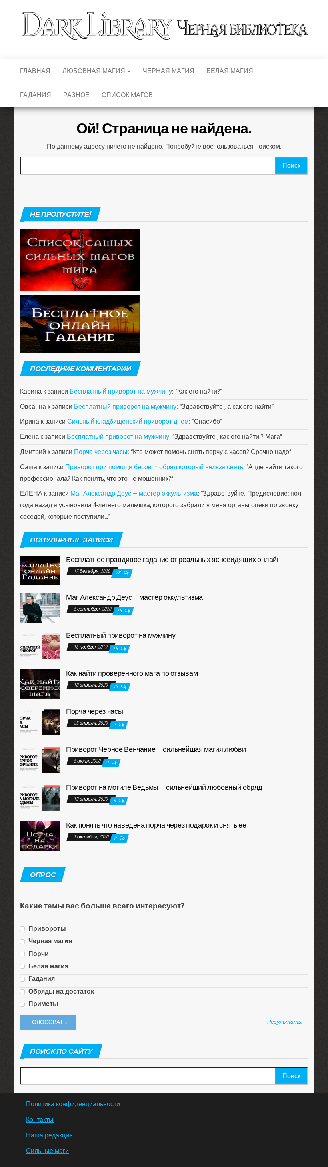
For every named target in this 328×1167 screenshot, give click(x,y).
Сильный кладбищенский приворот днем (128, 421)
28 (119, 573)
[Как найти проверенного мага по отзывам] (40, 683)
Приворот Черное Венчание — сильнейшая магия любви (156, 749)
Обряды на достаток (60, 991)
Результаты (284, 1022)
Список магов (127, 95)
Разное (76, 95)
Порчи (38, 954)
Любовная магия (94, 71)
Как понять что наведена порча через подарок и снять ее (156, 825)
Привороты (46, 928)
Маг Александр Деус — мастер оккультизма (134, 493)
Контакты (40, 1119)
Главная (35, 71)
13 (116, 686)
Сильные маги (47, 1151)
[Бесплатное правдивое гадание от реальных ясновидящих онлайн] (40, 570)
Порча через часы (101, 452)
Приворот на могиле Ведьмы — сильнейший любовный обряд (164, 787)
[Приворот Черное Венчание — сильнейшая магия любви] (40, 759)
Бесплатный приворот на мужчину (121, 391)
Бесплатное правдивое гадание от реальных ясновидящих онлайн (173, 559)
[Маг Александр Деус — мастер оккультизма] (40, 607)
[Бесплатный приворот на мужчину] (40, 645)
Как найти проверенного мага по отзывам (132, 673)
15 (120, 610)
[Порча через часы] (40, 721)
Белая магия (229, 71)
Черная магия (168, 71)
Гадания (35, 95)
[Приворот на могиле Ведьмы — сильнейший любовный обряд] (40, 797)
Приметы (42, 1004)
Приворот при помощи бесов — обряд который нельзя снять (154, 467)
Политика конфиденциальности (73, 1104)
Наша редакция (49, 1135)
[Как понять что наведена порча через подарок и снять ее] (40, 835)
